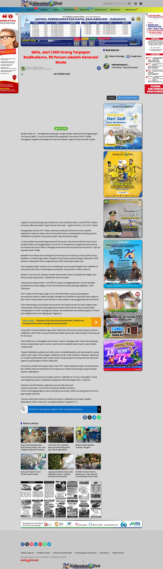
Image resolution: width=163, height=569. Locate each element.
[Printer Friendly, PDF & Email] (61, 128)
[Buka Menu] (140, 3)
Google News (136, 56)
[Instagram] (31, 544)
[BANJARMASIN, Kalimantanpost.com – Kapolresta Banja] (122, 83)
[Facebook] (85, 417)
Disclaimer (104, 553)
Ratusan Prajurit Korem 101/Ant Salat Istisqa (31, 473)
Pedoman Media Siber (62, 553)
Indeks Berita (118, 553)
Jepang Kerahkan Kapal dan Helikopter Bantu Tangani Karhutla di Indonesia (60, 474)
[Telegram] (94, 417)
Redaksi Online (43, 553)
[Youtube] (40, 544)
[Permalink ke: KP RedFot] (23, 68)
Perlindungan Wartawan (86, 553)
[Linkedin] (36, 544)
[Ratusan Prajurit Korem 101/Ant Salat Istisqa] (33, 462)
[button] (129, 4)
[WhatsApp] (99, 417)
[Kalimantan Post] (42, 3)
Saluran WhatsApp (116, 56)
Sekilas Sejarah (27, 553)
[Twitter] (90, 417)
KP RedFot (29, 67)
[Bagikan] (99, 68)
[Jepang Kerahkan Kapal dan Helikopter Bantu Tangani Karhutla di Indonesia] (61, 462)
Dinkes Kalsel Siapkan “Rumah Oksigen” (85, 446)
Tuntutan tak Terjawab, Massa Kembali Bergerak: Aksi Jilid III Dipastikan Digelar (59, 447)
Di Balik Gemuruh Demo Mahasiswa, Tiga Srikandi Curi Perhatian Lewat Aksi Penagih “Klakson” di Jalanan (88, 474)
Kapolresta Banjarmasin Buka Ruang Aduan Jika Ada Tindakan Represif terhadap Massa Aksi (33, 447)
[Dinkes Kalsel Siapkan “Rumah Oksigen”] (88, 435)
